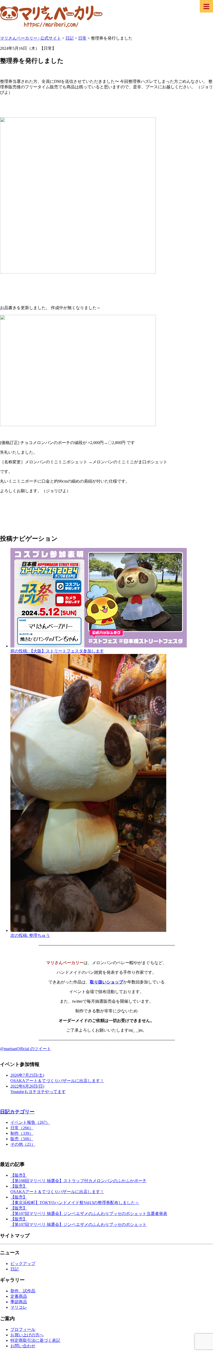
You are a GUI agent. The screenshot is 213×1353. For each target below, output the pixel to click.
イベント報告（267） (30, 1122)
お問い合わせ (22, 1346)
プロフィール (22, 1329)
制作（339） (21, 1133)
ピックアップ (22, 1263)
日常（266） (21, 1128)
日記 (14, 1269)
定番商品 (18, 1296)
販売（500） (21, 1139)
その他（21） (22, 1144)
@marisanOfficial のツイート (25, 1048)
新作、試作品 (22, 1291)
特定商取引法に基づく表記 (35, 1340)
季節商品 (18, 1302)
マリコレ (18, 1307)
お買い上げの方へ (27, 1335)
